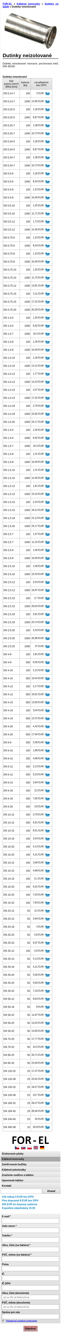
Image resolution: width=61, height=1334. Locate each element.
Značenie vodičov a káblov (18, 1175)
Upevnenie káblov (12, 1180)
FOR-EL (7, 4)
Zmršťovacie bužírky (14, 1164)
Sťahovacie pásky (12, 1153)
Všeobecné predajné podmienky (21, 1321)
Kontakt (6, 1185)
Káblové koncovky (13, 1159)
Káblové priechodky (14, 1169)
